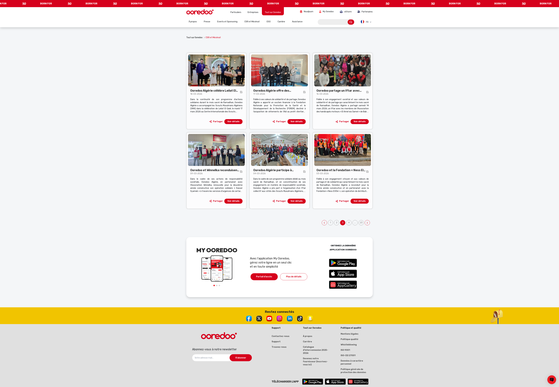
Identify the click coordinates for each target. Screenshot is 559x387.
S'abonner (240, 358)
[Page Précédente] (324, 222)
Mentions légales (349, 334)
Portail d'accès (264, 276)
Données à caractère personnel (352, 362)
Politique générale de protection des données (353, 371)
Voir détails (233, 121)
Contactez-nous (280, 336)
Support (276, 341)
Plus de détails (293, 276)
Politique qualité (349, 339)
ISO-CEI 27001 (348, 355)
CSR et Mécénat (252, 21)
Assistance (297, 21)
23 (362, 223)
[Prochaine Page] (367, 222)
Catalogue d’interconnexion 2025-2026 (315, 350)
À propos (193, 21)
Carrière (281, 21)
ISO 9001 (345, 350)
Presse (207, 21)
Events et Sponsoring (227, 21)
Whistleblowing (349, 344)
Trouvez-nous (279, 347)
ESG (269, 21)
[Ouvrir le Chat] (551, 379)
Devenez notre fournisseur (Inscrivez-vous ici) (315, 361)
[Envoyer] (351, 22)
